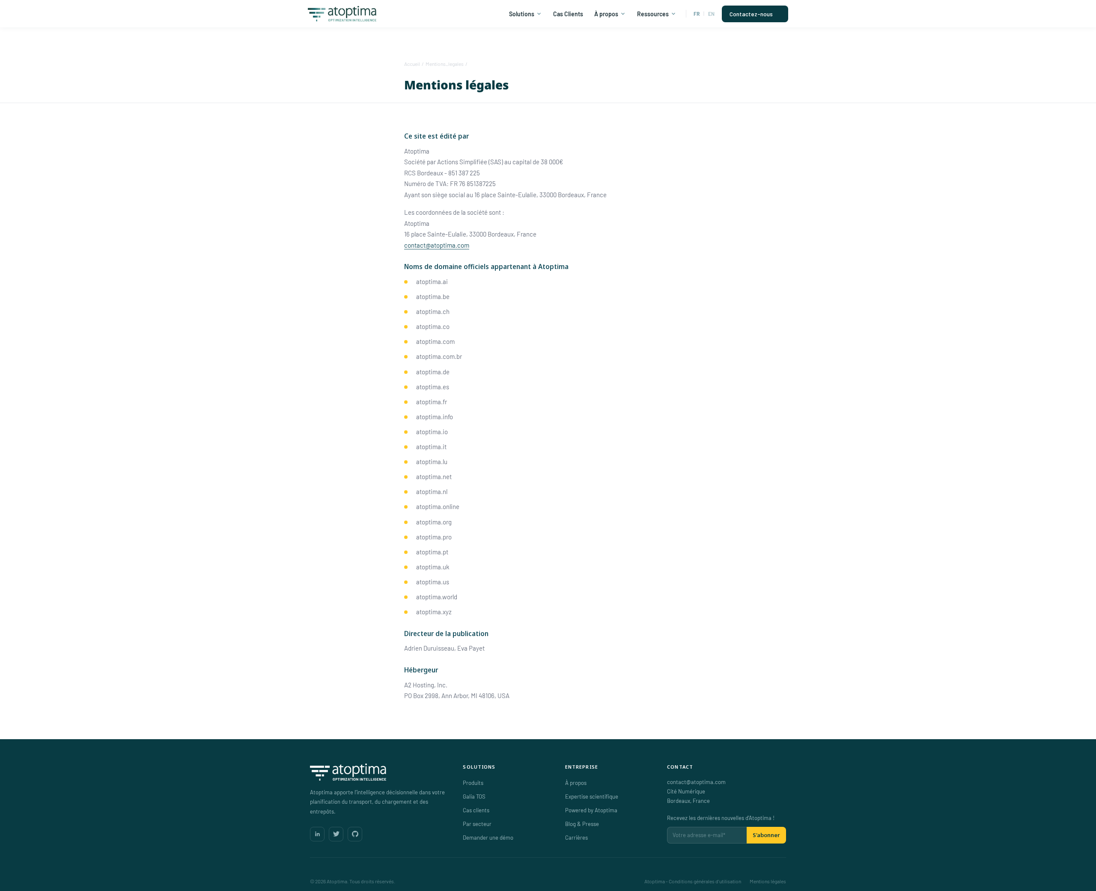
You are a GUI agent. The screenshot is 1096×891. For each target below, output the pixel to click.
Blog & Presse (582, 823)
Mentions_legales (445, 64)
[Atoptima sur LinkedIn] (317, 834)
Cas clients (476, 810)
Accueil (412, 64)
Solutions (521, 14)
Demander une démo (488, 837)
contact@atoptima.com (436, 245)
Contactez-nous (751, 14)
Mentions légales (768, 881)
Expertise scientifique (591, 796)
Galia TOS (474, 796)
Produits (473, 782)
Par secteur (477, 823)
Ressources (653, 14)
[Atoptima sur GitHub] (355, 834)
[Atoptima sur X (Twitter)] (336, 834)
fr (697, 14)
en (711, 14)
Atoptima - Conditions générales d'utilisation (692, 881)
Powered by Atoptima (591, 810)
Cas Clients (568, 14)
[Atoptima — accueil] (378, 772)
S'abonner (766, 835)
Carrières (576, 837)
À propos (606, 14)
